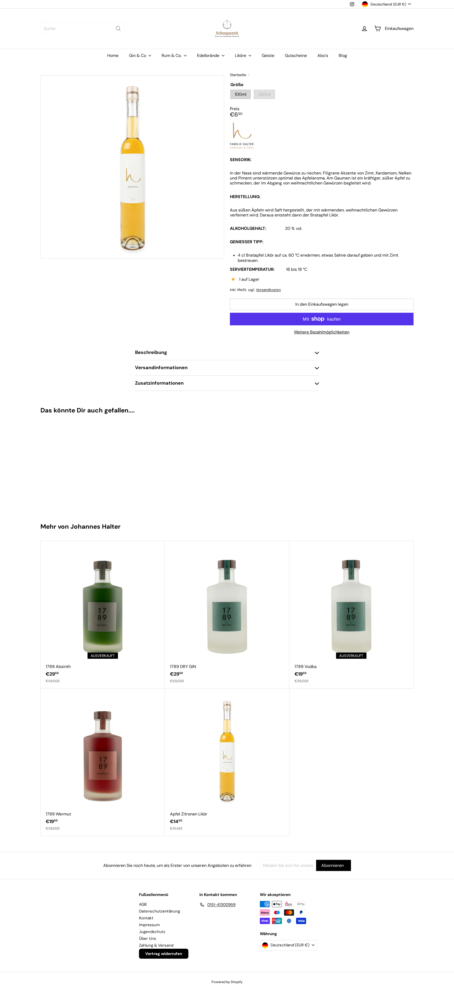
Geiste (268, 55)
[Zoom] (132, 167)
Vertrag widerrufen (163, 953)
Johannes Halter (95, 526)
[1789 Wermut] (102, 762)
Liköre (241, 55)
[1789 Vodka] (351, 614)
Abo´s (322, 55)
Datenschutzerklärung (159, 911)
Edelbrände (208, 55)
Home (112, 55)
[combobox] (82, 28)
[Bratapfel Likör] (71, 466)
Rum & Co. (172, 55)
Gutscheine (296, 55)
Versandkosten (268, 290)
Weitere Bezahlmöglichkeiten (321, 332)
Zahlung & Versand (156, 945)
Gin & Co (138, 55)
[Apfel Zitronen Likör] (227, 762)
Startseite (238, 75)
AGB (143, 904)
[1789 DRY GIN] (227, 614)
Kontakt (146, 918)
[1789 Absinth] (102, 614)
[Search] (118, 28)
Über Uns (147, 938)
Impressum (149, 924)
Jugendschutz (152, 931)
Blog (343, 55)
